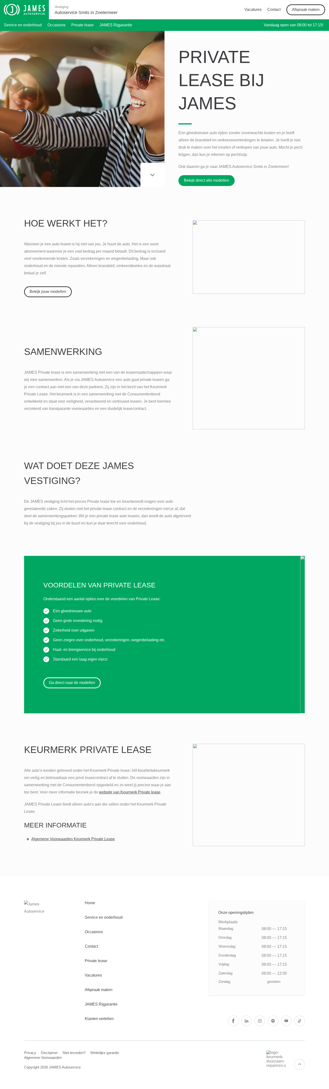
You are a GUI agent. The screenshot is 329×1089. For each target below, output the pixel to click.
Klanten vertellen (99, 1019)
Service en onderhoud (23, 25)
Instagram (259, 1020)
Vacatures (253, 9)
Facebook (233, 1020)
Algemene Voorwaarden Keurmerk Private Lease (73, 839)
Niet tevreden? (74, 1053)
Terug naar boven (299, 1064)
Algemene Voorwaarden (43, 1057)
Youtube (286, 1020)
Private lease (82, 25)
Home (90, 903)
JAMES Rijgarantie (115, 25)
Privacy (30, 1053)
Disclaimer (49, 1053)
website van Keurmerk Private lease (129, 792)
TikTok (299, 1020)
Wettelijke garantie (104, 1053)
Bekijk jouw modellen (48, 291)
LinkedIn (246, 1020)
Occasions (56, 25)
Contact (274, 9)
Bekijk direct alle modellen (206, 180)
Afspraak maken (306, 9)
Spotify (273, 1020)
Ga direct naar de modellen (72, 683)
